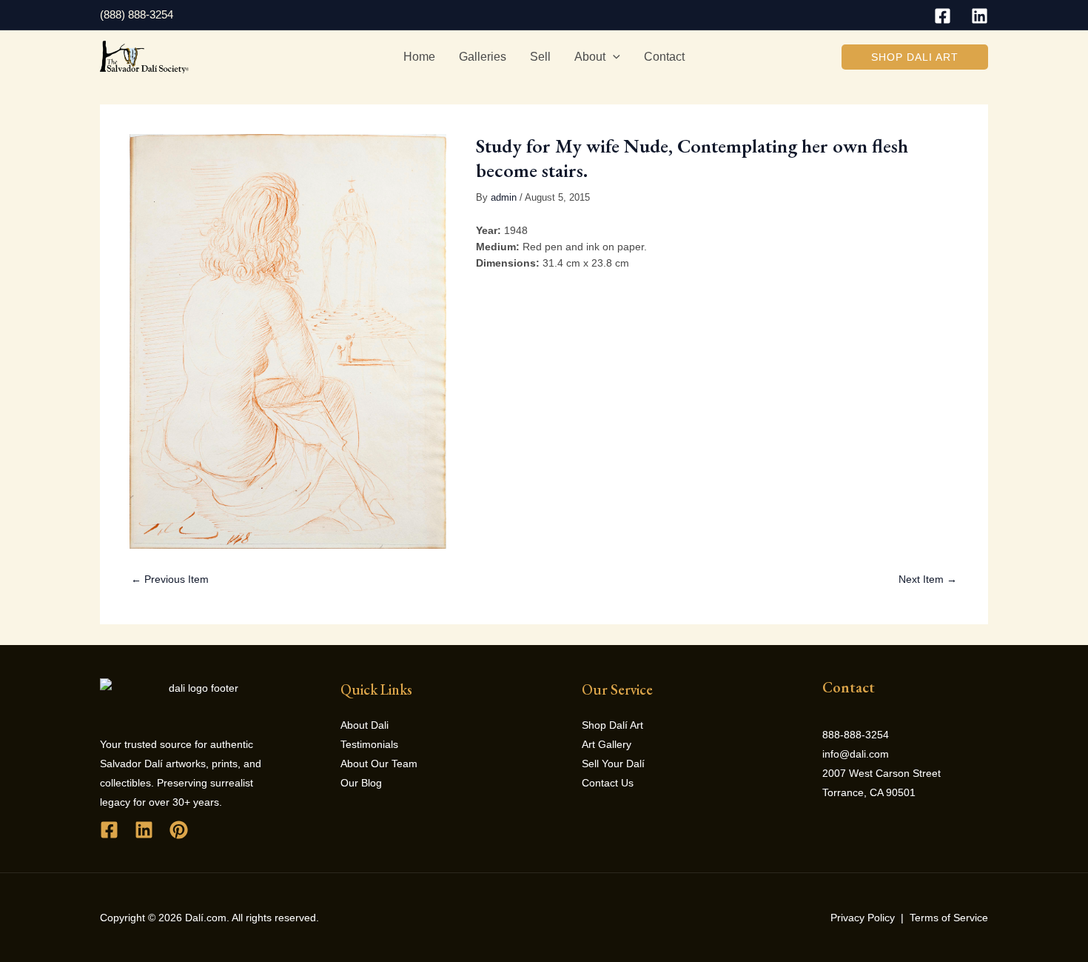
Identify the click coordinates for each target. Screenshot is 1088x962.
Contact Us (608, 783)
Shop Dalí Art (612, 725)
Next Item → (928, 579)
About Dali (364, 725)
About (589, 56)
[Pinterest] (178, 830)
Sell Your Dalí (613, 763)
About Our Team (378, 763)
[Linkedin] (979, 15)
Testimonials (369, 744)
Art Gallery (606, 744)
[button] (915, 57)
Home (419, 56)
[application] (612, 57)
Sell (540, 56)
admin (504, 198)
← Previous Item (170, 579)
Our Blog (361, 783)
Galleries (482, 56)
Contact (664, 56)
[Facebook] (942, 15)
